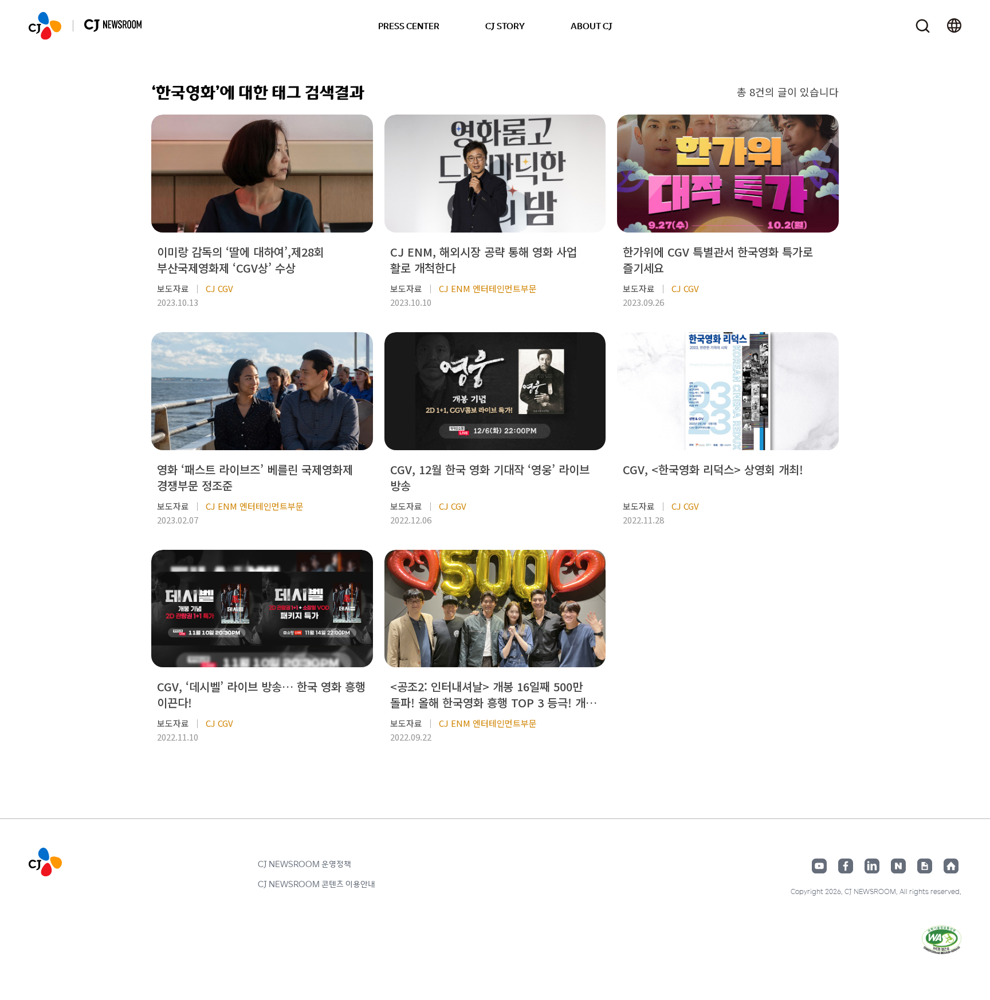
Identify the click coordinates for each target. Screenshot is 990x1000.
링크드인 (872, 866)
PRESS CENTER (408, 26)
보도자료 (173, 288)
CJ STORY (505, 26)
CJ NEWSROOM (45, 26)
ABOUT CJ (591, 26)
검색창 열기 (923, 26)
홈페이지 (951, 866)
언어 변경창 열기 (954, 25)
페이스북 (845, 866)
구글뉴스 (924, 866)
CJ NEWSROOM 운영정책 (304, 863)
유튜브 (819, 866)
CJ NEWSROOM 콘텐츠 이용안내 (316, 883)
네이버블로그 (898, 866)
